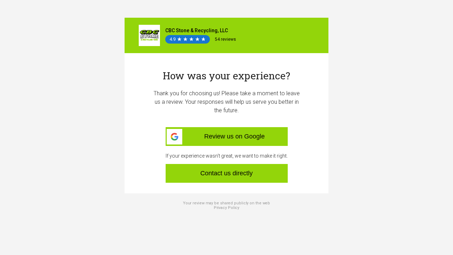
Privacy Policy (227, 207)
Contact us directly (226, 173)
